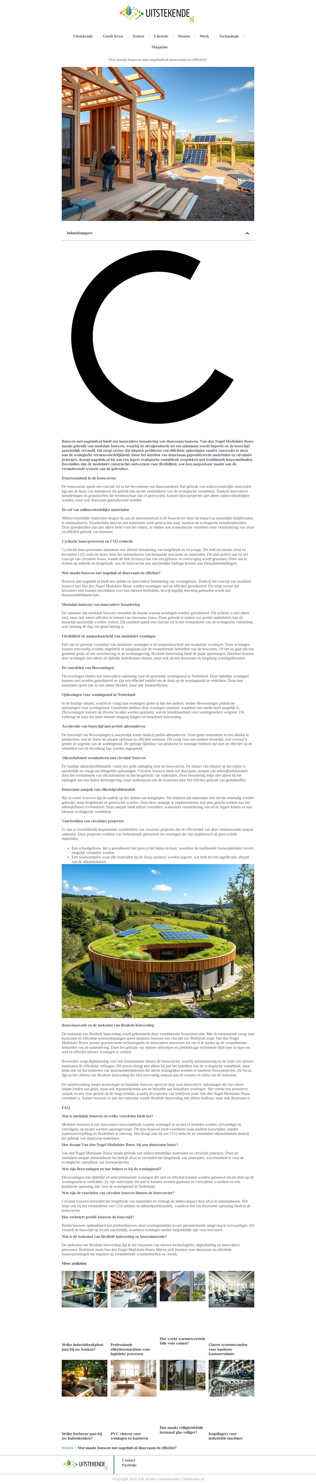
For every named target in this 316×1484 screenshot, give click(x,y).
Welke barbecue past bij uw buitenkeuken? (82, 1436)
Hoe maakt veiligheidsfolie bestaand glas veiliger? (181, 1429)
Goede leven (113, 36)
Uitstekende (83, 36)
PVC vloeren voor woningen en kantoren (129, 1436)
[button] (247, 233)
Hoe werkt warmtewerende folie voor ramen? (182, 1341)
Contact (128, 1460)
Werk (204, 36)
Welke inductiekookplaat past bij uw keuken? (82, 1347)
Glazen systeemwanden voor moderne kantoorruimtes (228, 1349)
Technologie (229, 36)
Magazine (160, 47)
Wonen (184, 36)
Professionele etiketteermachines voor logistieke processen (130, 1349)
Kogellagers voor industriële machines (226, 1436)
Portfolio (129, 1465)
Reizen (138, 36)
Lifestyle (161, 36)
